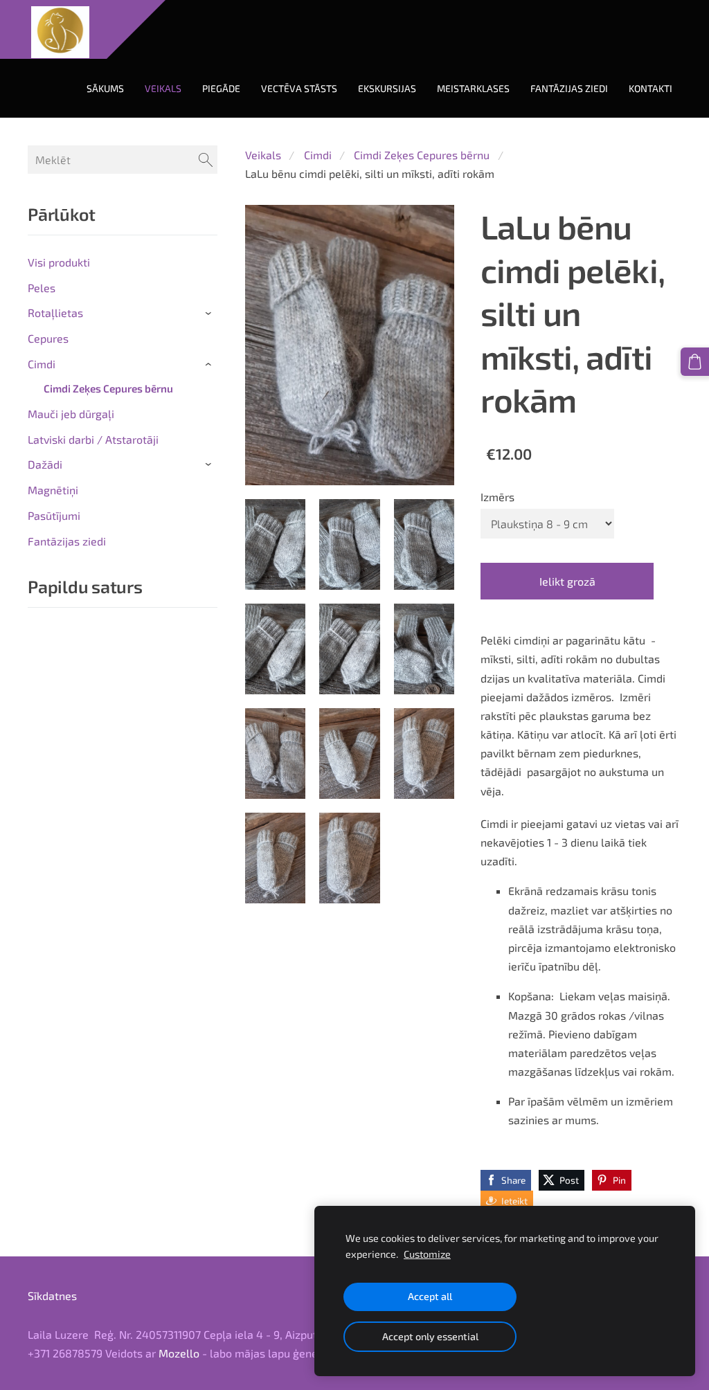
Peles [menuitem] (41, 287)
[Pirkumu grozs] (695, 362)
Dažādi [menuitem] (45, 464)
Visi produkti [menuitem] (59, 262)
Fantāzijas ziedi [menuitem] (569, 88)
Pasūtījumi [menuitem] (54, 515)
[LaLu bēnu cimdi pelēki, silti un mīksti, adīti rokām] (275, 544)
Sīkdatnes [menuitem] (52, 1295)
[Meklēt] (206, 159)
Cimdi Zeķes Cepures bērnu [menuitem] (108, 388)
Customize (427, 1254)
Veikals (263, 154)
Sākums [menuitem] (105, 88)
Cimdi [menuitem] (41, 363)
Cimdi (318, 154)
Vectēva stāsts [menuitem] (299, 88)
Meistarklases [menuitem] (473, 88)
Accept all (430, 1296)
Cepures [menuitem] (48, 338)
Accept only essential (430, 1336)
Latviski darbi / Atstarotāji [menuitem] (93, 439)
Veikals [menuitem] (163, 88)
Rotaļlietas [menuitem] (55, 312)
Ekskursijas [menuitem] (387, 88)
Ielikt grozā (567, 581)
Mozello (179, 1353)
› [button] (210, 314)
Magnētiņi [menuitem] (53, 489)
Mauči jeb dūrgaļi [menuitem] (71, 413)
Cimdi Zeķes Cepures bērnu (422, 154)
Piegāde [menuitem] (221, 88)
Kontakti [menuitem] (650, 88)
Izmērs (497, 496)
